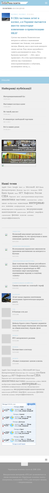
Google (15, 187)
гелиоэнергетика (32, 200)
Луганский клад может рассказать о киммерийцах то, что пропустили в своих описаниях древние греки (29, 236)
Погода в (19, 429)
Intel (20, 187)
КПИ (40, 190)
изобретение (12, 203)
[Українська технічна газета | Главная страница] (19, 3)
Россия (38, 193)
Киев (4, 193)
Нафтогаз (29, 193)
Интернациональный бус (14, 96)
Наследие (16, 294)
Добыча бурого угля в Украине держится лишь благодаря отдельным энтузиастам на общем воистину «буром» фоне (29, 325)
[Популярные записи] (24, 227)
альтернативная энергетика (32, 196)
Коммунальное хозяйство (22, 283)
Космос (14, 14)
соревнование (6, 215)
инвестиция (23, 203)
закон (4, 203)
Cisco (9, 187)
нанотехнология (9, 212)
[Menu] (46, 3)
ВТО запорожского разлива (23, 338)
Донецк (20, 190)
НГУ (21, 193)
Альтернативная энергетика (23, 261)
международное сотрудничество (14, 209)
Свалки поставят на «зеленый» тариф (28, 285)
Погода (5, 404)
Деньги (15, 335)
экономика (30, 215)
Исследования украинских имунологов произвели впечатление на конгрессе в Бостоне (28, 251)
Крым (11, 193)
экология (23, 215)
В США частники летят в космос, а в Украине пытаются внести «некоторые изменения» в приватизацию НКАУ (28, 25)
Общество (16, 231)
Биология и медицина (21, 246)
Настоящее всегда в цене (14, 104)
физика (15, 215)
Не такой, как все (10, 111)
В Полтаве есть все (20, 312)
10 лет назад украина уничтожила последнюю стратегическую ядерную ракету (28, 299)
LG (24, 187)
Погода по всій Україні (18, 444)
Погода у (18, 407)
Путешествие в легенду (22, 349)
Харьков (12, 196)
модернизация (34, 209)
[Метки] (39, 227)
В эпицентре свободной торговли (18, 119)
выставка (21, 199)
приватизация (21, 212)
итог (3, 206)
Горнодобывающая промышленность (27, 321)
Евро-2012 (27, 190)
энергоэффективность (11, 218)
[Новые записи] (9, 227)
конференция (19, 206)
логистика (29, 206)
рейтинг (30, 212)
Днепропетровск (9, 190)
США (5, 196)
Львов (16, 193)
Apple (4, 187)
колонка (9, 206)
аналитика (8, 199)
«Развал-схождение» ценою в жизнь (27, 361)
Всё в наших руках (11, 127)
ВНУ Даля (39, 187)
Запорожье (34, 190)
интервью (36, 202)
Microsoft (30, 187)
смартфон (39, 212)
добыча (40, 200)
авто (18, 197)
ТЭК (13, 309)
